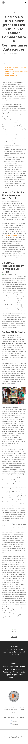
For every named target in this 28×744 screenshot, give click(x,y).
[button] (25, 2)
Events (22, 707)
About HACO (13, 707)
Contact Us (14, 712)
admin (7, 54)
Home (5, 707)
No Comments (20, 54)
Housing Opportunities (10, 710)
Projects (22, 710)
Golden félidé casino (11, 75)
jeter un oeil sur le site (11, 235)
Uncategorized (14, 12)
